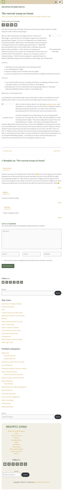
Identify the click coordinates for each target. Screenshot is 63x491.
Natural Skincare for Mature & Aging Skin (14, 387)
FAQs (16, 442)
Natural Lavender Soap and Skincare (13, 378)
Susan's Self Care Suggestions (11, 397)
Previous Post (7, 151)
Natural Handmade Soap (9, 372)
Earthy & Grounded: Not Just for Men (13, 362)
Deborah (5, 192)
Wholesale (16, 445)
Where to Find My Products (16, 431)
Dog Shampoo (9, 384)
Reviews (16, 438)
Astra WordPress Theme (42, 482)
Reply (59, 188)
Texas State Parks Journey (10, 333)
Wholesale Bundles (7, 407)
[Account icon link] (56, 2)
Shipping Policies (16, 440)
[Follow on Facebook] (10, 282)
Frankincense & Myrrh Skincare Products (14, 368)
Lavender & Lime (51, 104)
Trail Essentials (6, 403)
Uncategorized (6, 336)
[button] (52, 37)
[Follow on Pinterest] (14, 282)
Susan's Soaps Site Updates (10, 327)
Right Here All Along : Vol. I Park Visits (13, 316)
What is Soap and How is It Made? (30, 16)
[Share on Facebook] (3, 25)
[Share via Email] (15, 25)
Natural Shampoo (7, 381)
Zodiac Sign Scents (7, 342)
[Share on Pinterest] (7, 25)
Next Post (57, 151)
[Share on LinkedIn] (11, 25)
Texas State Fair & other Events (11, 330)
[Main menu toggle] (3, 2)
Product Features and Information (12, 313)
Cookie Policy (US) (16, 451)
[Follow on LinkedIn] (17, 282)
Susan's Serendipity (8, 400)
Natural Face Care (10, 356)
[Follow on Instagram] (6, 282)
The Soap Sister (7, 168)
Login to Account (16, 436)
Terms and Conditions (16, 449)
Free (3, 310)
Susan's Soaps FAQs (8, 324)
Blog (16, 433)
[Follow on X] (21, 282)
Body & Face (5, 353)
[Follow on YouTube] (3, 282)
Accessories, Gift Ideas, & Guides (12, 304)
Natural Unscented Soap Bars (14, 374)
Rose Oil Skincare (7, 390)
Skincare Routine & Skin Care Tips (12, 322)
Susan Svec (7, 207)
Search (4, 289)
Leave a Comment (7, 16)
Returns (16, 453)
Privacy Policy (16, 447)
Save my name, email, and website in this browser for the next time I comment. (28, 260)
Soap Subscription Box (9, 393)
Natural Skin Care (10, 359)
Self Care (16, 16)
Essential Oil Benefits (8, 307)
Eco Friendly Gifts (7, 365)
